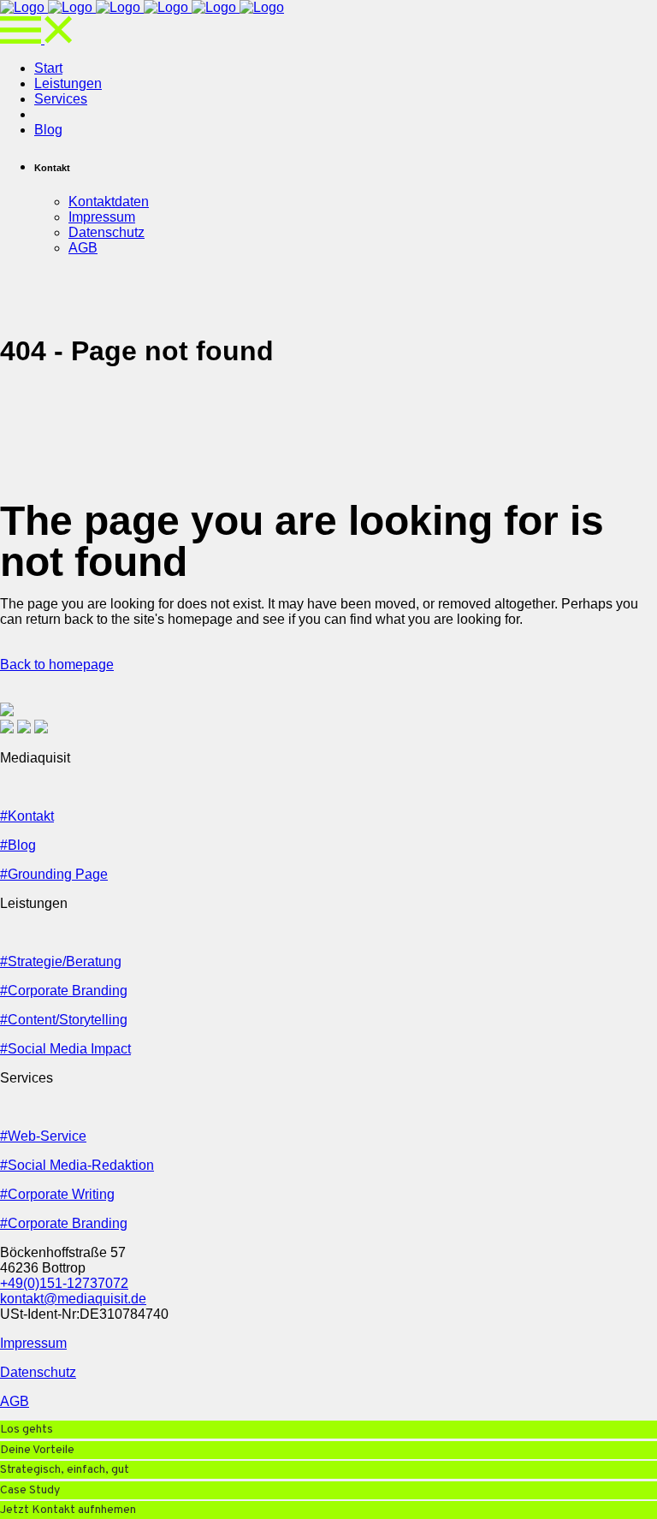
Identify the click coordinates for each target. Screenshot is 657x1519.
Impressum (33, 1343)
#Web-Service (43, 1136)
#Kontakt (27, 816)
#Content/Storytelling (63, 1019)
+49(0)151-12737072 (64, 1283)
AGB (14, 1401)
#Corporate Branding (63, 990)
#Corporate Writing (57, 1194)
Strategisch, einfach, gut (64, 1470)
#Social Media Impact (65, 1048)
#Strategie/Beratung (60, 961)
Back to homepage (57, 664)
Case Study (30, 1490)
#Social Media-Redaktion (77, 1165)
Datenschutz (38, 1372)
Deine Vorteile (37, 1450)
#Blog (18, 845)
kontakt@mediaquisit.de (73, 1298)
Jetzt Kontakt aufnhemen (68, 1510)
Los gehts (26, 1429)
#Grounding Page (54, 874)
